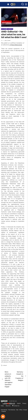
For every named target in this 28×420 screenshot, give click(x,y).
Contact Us (16, 405)
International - (4, 409)
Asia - (17, 409)
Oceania (4, 411)
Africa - (21, 409)
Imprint (19, 403)
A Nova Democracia (16, 45)
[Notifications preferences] (3, 416)
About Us (8, 405)
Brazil (5, 365)
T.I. (1, 40)
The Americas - (12, 409)
